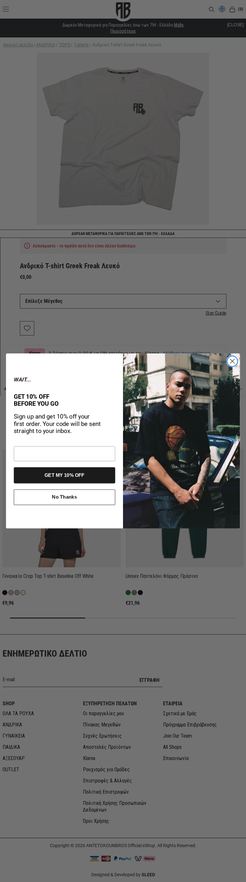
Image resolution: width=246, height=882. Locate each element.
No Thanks (64, 497)
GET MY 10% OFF (65, 475)
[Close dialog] (232, 361)
